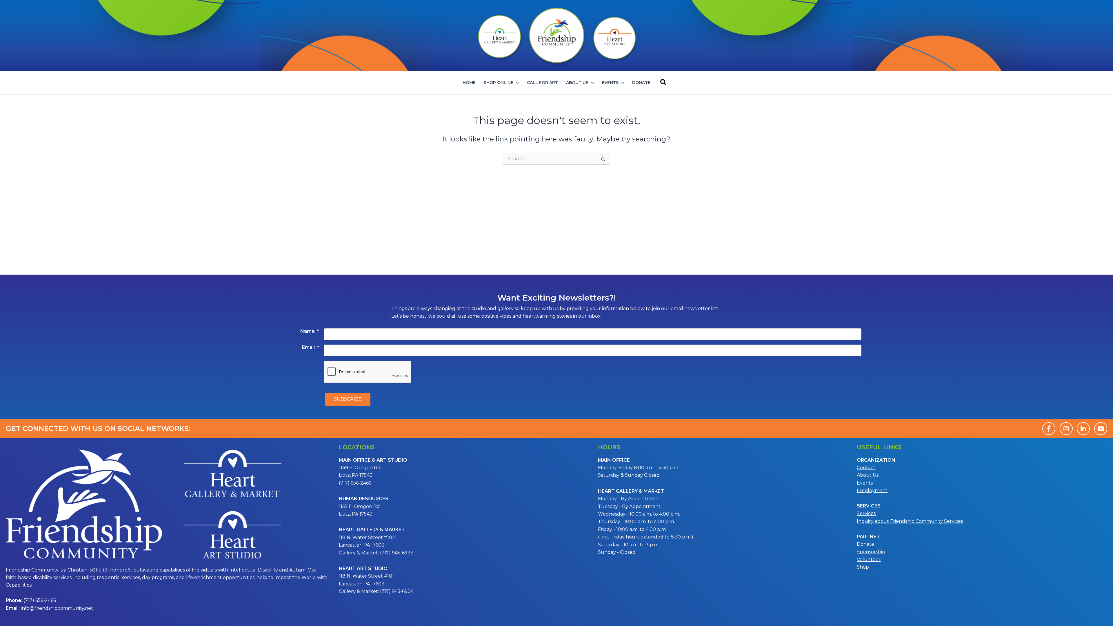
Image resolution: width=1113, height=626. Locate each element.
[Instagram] (1066, 428)
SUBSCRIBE (348, 399)
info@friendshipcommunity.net (57, 608)
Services (866, 513)
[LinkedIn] (1083, 428)
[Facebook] (1048, 428)
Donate (641, 82)
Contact (866, 467)
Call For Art (542, 82)
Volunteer (869, 559)
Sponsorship (871, 551)
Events (610, 82)
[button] (516, 82)
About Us (577, 82)
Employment (872, 490)
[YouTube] (1100, 428)
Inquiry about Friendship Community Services (910, 521)
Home (469, 82)
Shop (863, 567)
